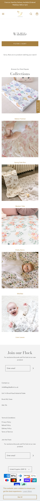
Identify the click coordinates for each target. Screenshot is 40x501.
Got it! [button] (20, 497)
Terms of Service (7, 432)
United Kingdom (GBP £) (18, 469)
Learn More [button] (27, 491)
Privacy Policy (6, 422)
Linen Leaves (20, 337)
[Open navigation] (3, 14)
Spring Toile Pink (20, 162)
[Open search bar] (31, 14)
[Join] (33, 368)
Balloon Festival (20, 119)
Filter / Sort (20, 44)
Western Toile (20, 206)
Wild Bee (20, 294)
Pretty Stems (20, 250)
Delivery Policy (6, 428)
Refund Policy (6, 425)
